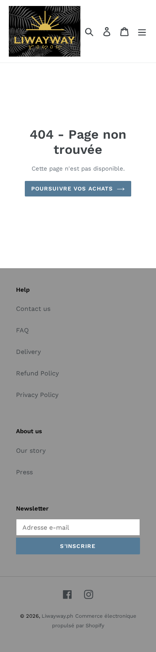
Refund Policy (37, 373)
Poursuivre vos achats (72, 188)
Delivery (28, 351)
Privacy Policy (37, 395)
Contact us (33, 308)
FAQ (22, 330)
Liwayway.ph (57, 616)
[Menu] (142, 31)
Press (24, 472)
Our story (31, 450)
